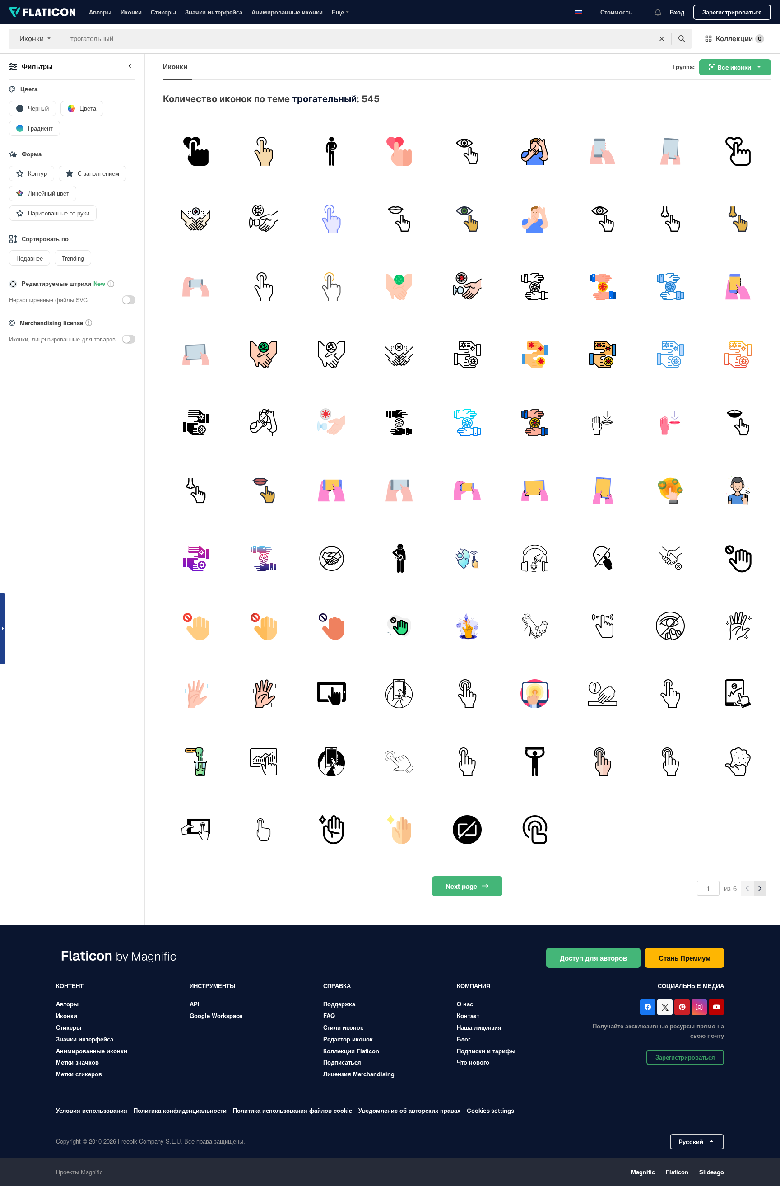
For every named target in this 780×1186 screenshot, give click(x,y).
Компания (473, 985)
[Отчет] (263, 761)
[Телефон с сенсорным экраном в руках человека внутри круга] (399, 694)
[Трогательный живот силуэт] (331, 151)
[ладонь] (331, 829)
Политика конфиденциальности (180, 1110)
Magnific (643, 1171)
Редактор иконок (348, 1039)
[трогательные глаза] (602, 558)
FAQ (329, 1015)
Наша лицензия (479, 1027)
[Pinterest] (682, 1007)
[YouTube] (716, 1007)
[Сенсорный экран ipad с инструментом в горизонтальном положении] (195, 829)
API (195, 1003)
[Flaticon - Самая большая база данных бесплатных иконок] (42, 12)
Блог (463, 1039)
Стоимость (616, 12)
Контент (70, 985)
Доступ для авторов (593, 958)
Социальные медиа (691, 985)
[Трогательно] (195, 151)
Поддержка (339, 1003)
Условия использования (91, 1110)
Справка (337, 985)
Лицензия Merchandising (359, 1073)
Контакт (468, 1015)
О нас (465, 1003)
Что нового (473, 1062)
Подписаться (342, 1062)
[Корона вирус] (670, 626)
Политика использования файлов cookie (292, 1110)
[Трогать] (399, 761)
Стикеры (163, 12)
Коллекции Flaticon (351, 1050)
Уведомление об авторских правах (409, 1110)
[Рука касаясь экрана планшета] (331, 694)
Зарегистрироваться (732, 12)
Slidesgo (711, 1171)
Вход (677, 12)
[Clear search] (662, 39)
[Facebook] (647, 1007)
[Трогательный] (534, 626)
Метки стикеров (79, 1073)
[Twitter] (665, 1007)
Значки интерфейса (213, 12)
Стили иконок (343, 1027)
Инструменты (213, 985)
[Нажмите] (602, 761)
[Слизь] (738, 761)
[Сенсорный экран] (534, 694)
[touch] (467, 694)
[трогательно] (467, 558)
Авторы (100, 12)
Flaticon (677, 1171)
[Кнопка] (467, 829)
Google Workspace (216, 1015)
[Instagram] (699, 1007)
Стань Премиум (684, 958)
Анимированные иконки (287, 12)
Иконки (131, 12)
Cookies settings (490, 1110)
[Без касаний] (602, 694)
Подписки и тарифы (486, 1050)
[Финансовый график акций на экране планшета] (738, 694)
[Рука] (738, 626)
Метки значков (77, 1062)
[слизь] (195, 761)
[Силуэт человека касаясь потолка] (534, 761)
